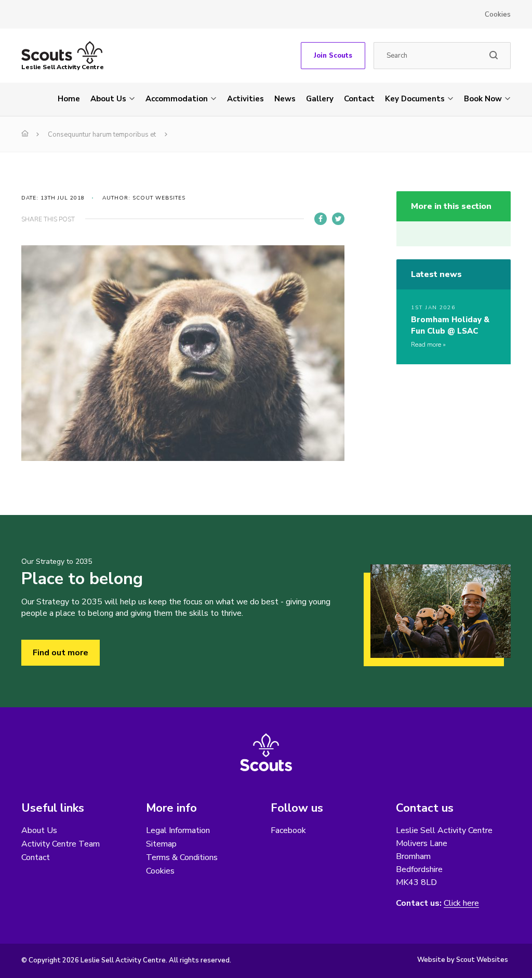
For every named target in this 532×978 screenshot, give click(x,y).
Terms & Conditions (182, 857)
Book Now (483, 99)
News (285, 99)
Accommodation (176, 99)
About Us (108, 99)
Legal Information (178, 830)
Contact (359, 99)
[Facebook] (320, 219)
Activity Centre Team (60, 844)
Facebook (288, 830)
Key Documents (415, 99)
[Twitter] (338, 219)
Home (69, 99)
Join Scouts (333, 55)
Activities (245, 99)
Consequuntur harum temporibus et (102, 134)
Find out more (60, 652)
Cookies (498, 14)
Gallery (320, 99)
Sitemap (161, 844)
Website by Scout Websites (462, 959)
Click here (461, 903)
